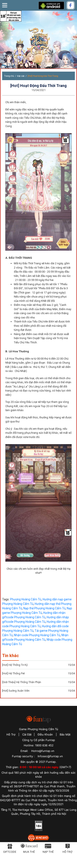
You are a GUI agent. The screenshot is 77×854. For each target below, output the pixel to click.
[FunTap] (38, 719)
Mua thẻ (29, 851)
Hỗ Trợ (10, 734)
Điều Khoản (45, 734)
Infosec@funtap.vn (50, 756)
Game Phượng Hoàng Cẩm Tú (38, 729)
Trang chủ (9, 76)
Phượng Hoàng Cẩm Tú (38, 42)
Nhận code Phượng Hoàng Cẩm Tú (37, 635)
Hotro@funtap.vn (42, 751)
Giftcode (9, 851)
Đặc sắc (21, 76)
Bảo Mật (65, 734)
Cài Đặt (27, 734)
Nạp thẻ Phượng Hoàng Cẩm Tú (44, 608)
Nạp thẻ (48, 851)
